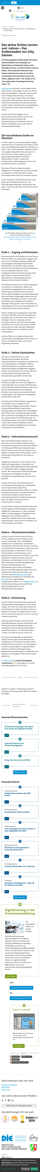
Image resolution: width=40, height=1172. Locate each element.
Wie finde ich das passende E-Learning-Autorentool (17, 848)
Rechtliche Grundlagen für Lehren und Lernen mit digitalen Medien (19, 727)
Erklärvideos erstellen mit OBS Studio (18, 794)
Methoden (12, 27)
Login (22, 8)
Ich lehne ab (25, 1169)
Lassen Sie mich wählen (9, 1169)
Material (5, 27)
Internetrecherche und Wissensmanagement (14, 744)
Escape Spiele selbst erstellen (17, 811)
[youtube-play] (9, 1100)
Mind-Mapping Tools (20, 574)
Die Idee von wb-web (9, 1085)
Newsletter (6, 1087)
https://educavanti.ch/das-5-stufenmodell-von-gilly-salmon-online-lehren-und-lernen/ (20, 238)
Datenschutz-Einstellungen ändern (19, 1106)
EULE (16, 663)
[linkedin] (12, 1100)
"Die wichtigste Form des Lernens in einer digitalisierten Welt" (20, 829)
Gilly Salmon (6, 88)
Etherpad (5, 579)
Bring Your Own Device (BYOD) (17, 759)
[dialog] (20, 1165)
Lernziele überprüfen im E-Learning (20, 866)
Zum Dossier (10, 976)
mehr (6, 735)
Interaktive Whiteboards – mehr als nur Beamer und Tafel (19, 883)
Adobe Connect (29, 582)
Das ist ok (34, 1169)
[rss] (2, 1100)
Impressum (6, 1090)
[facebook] (5, 1100)
